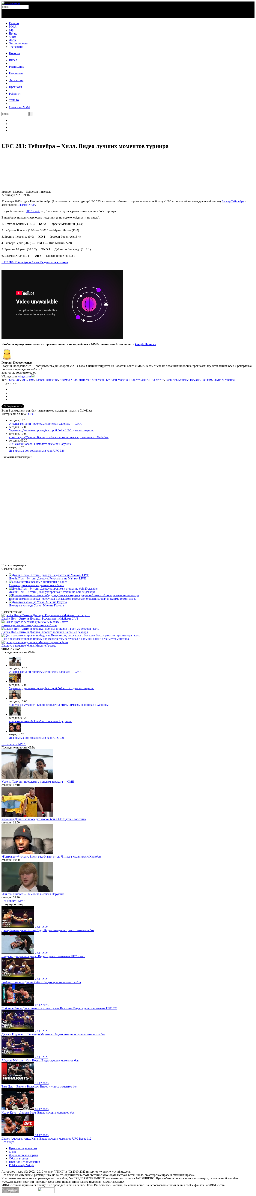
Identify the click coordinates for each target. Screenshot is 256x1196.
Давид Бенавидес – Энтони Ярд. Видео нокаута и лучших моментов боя (47, 930)
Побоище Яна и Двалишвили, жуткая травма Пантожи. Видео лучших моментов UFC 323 (59, 1008)
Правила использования (24, 1161)
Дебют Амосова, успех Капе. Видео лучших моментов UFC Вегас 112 (46, 1138)
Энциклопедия (18, 43)
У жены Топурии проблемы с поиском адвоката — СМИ (45, 423)
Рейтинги (15, 93)
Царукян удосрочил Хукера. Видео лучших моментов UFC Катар (43, 956)
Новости (14, 53)
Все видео (7, 1142)
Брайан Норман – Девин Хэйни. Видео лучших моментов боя (41, 982)
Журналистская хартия (23, 1155)
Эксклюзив (16, 80)
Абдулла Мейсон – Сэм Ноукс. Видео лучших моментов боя (40, 1060)
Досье (12, 40)
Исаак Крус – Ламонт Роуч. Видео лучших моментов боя (37, 1112)
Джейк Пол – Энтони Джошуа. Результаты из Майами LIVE (47, 578)
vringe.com (24, 376)
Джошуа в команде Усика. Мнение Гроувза (36, 605)
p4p (11, 29)
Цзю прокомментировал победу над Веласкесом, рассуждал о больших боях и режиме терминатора (72, 598)
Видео (13, 33)
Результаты (16, 73)
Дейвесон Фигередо (92, 379)
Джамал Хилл (26, 204)
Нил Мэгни (156, 379)
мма (31, 379)
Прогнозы (15, 86)
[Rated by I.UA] (46, 1192)
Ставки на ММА (19, 107)
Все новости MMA (13, 744)
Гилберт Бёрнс (138, 379)
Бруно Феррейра (224, 379)
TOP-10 (14, 100)
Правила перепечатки (23, 1148)
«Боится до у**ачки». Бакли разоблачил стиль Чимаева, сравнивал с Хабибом (59, 437)
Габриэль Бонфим (177, 379)
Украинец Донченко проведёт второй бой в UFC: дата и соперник (51, 430)
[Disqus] (128, 509)
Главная (14, 23)
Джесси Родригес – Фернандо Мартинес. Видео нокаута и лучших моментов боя (53, 1034)
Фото (12, 36)
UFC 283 (14, 379)
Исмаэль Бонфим (201, 379)
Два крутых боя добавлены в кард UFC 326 (36, 450)
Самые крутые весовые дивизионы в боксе (36, 585)
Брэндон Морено (117, 379)
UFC (25, 379)
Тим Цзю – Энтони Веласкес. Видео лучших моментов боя (39, 1086)
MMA (12, 26)
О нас (12, 1151)
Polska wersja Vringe (21, 1165)
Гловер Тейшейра (233, 201)
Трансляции (16, 46)
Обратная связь (18, 1158)
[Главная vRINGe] (10, 3)
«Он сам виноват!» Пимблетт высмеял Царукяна (40, 443)
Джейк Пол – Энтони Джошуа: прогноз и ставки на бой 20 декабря (52, 592)
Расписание (16, 66)
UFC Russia (33, 211)
